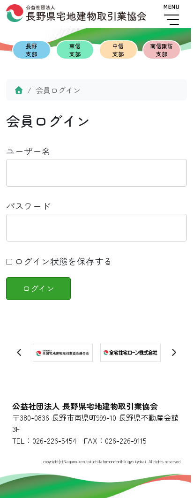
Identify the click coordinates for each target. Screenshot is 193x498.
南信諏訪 (161, 50)
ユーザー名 (28, 150)
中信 (118, 50)
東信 (75, 50)
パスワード (28, 205)
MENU (171, 6)
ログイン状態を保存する (62, 261)
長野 (31, 50)
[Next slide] (173, 352)
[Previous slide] (19, 352)
